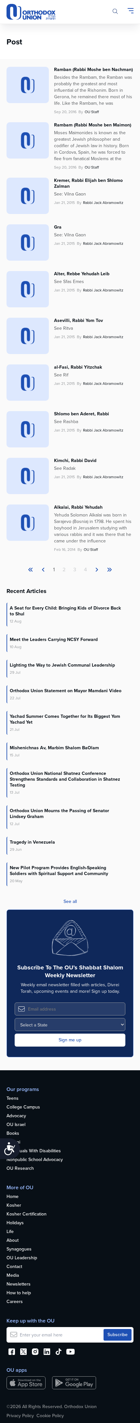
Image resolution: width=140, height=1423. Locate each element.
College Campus (23, 1107)
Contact (14, 1267)
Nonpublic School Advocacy (35, 1160)
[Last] (97, 570)
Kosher (14, 1206)
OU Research (20, 1169)
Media (13, 1276)
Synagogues (19, 1249)
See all (70, 901)
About (13, 1241)
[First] (30, 570)
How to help (19, 1293)
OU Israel (16, 1125)
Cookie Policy (50, 1416)
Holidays (15, 1223)
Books (13, 1134)
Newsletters (19, 1284)
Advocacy (16, 1116)
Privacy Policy (20, 1416)
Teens (13, 1099)
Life (10, 1232)
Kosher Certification (27, 1214)
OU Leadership (22, 1258)
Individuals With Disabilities (34, 1151)
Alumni (13, 1142)
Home (13, 1197)
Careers (15, 1302)
